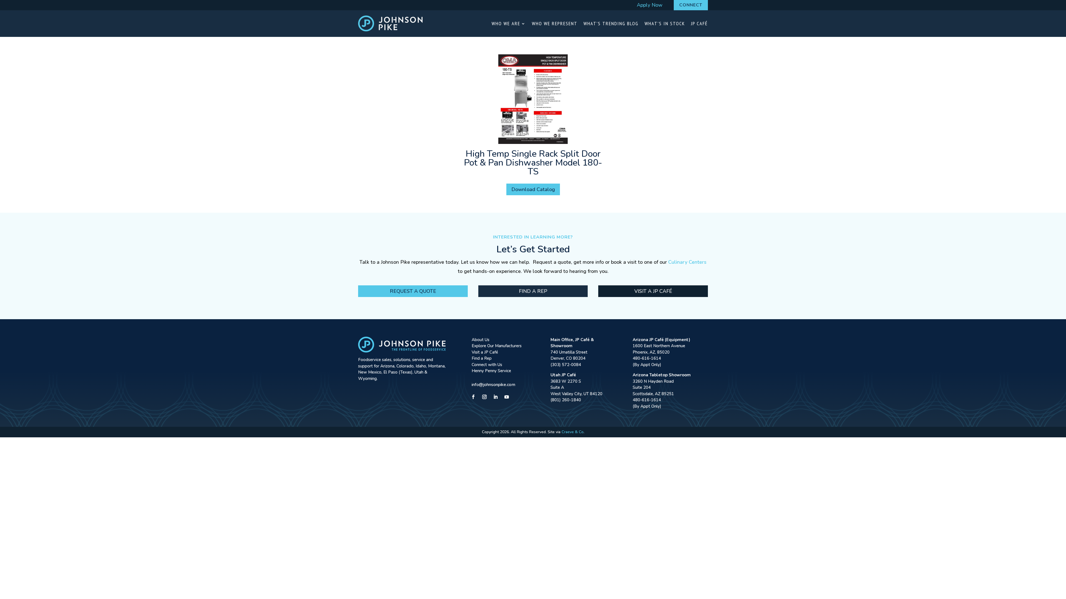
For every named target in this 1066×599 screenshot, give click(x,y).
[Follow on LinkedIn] (495, 396)
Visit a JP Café (653, 291)
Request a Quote (413, 291)
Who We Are (506, 23)
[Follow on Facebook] (473, 396)
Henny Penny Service (491, 371)
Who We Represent (554, 23)
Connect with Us (487, 364)
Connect (690, 5)
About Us (480, 339)
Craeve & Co (573, 432)
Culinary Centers (687, 262)
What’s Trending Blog (611, 23)
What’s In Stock (665, 23)
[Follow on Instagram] (484, 396)
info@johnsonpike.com (493, 385)
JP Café (699, 23)
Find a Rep (533, 291)
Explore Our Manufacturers (497, 346)
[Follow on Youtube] (506, 396)
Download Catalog (533, 189)
